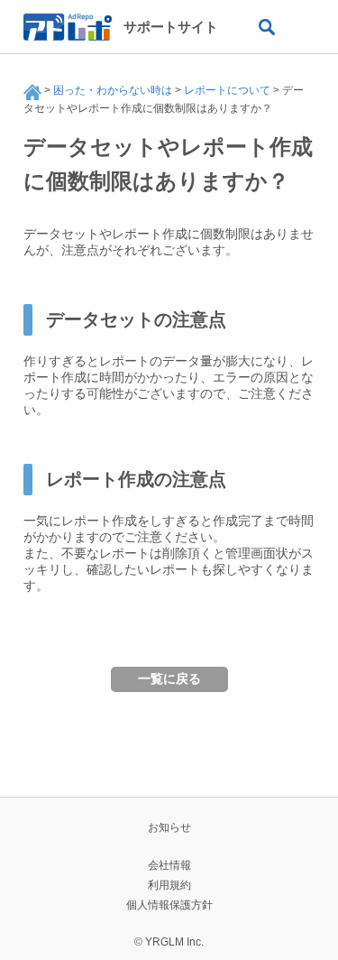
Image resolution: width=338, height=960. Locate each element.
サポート (32, 92)
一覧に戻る (169, 678)
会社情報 (169, 865)
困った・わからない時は (112, 90)
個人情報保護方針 (169, 905)
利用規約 (169, 885)
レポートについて (227, 90)
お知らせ (169, 827)
